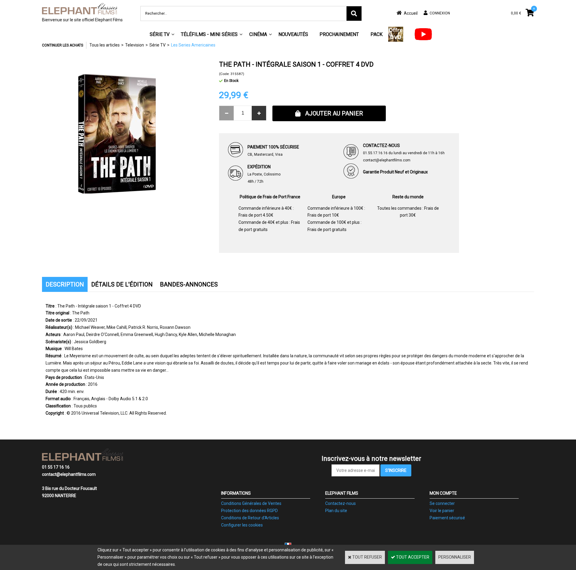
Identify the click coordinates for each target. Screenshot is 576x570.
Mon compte (443, 493)
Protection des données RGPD (249, 510)
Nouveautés (293, 34)
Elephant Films (341, 493)
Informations (236, 493)
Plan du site (336, 510)
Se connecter (442, 503)
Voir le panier (442, 510)
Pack (376, 34)
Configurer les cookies (242, 525)
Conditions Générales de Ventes (251, 503)
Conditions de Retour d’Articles (250, 517)
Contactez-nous (340, 503)
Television (134, 45)
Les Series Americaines (193, 45)
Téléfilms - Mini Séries (209, 34)
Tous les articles (104, 45)
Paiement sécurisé (447, 517)
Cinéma (258, 34)
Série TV (160, 34)
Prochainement (339, 34)
